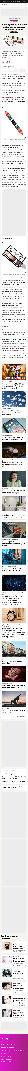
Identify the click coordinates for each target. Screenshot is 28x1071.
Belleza (18, 1)
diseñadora (5, 97)
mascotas (8, 1051)
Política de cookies (6, 1059)
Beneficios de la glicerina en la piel (12, 774)
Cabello (9, 1042)
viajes (5, 1053)
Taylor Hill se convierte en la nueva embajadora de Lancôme (19, 973)
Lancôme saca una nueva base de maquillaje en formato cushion (19, 946)
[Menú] (26, 5)
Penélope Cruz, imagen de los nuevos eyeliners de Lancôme (19, 986)
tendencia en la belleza (17, 350)
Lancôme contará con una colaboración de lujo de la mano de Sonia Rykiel (18, 1013)
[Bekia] (3, 1)
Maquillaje (17, 18)
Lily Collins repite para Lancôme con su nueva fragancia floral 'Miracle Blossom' (19, 960)
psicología (19, 1051)
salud (13, 1051)
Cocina (23, 1)
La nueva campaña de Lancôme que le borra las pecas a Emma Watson (19, 1000)
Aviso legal (4, 1056)
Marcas (3, 1042)
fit (1, 1053)
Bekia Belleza (11, 18)
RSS (14, 1059)
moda (8, 1050)
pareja (3, 1051)
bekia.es (3, 1050)
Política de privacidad (14, 1056)
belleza (13, 1050)
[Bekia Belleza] (5, 5)
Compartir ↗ (22, 69)
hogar (24, 1051)
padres (22, 1050)
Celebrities (4, 1047)
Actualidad (9, 1)
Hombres (21, 1045)
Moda (14, 1)
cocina (17, 1050)
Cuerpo (15, 1042)
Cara (14, 970)
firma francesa (14, 90)
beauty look (15, 314)
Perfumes (16, 956)
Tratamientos (5, 1045)
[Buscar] (23, 5)
